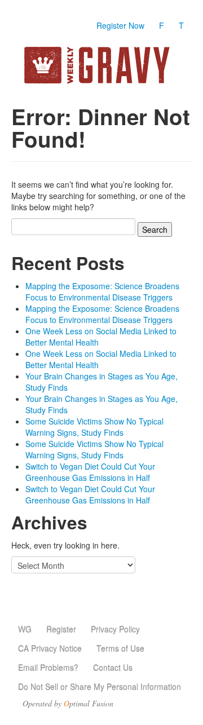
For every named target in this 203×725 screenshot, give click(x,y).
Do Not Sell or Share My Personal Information (99, 686)
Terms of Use (120, 648)
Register (61, 629)
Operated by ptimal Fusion (68, 703)
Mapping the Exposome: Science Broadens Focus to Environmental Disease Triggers (102, 291)
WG (25, 629)
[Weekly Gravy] (101, 65)
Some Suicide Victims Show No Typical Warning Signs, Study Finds (94, 426)
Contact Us (113, 667)
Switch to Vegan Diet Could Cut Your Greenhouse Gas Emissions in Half (90, 472)
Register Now (120, 25)
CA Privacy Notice (50, 648)
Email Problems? (48, 667)
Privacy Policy (115, 629)
